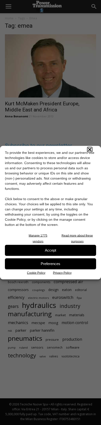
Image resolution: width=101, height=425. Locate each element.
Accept (50, 250)
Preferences (50, 264)
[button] (89, 149)
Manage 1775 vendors (38, 238)
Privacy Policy (62, 272)
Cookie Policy (36, 272)
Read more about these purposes (77, 238)
